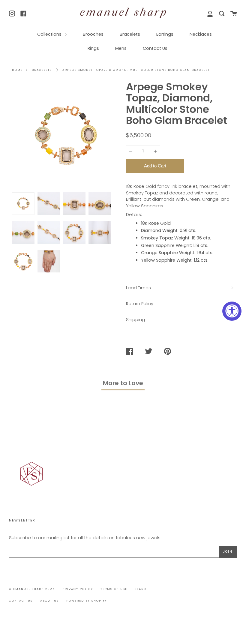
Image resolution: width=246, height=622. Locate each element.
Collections (50, 34)
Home (17, 70)
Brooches (93, 34)
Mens (121, 48)
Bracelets (130, 34)
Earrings (164, 34)
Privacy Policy (77, 589)
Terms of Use (113, 589)
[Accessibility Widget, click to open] (232, 311)
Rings (93, 48)
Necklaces (201, 34)
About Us (49, 600)
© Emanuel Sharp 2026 (32, 589)
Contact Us (155, 48)
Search (142, 589)
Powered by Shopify (86, 600)
